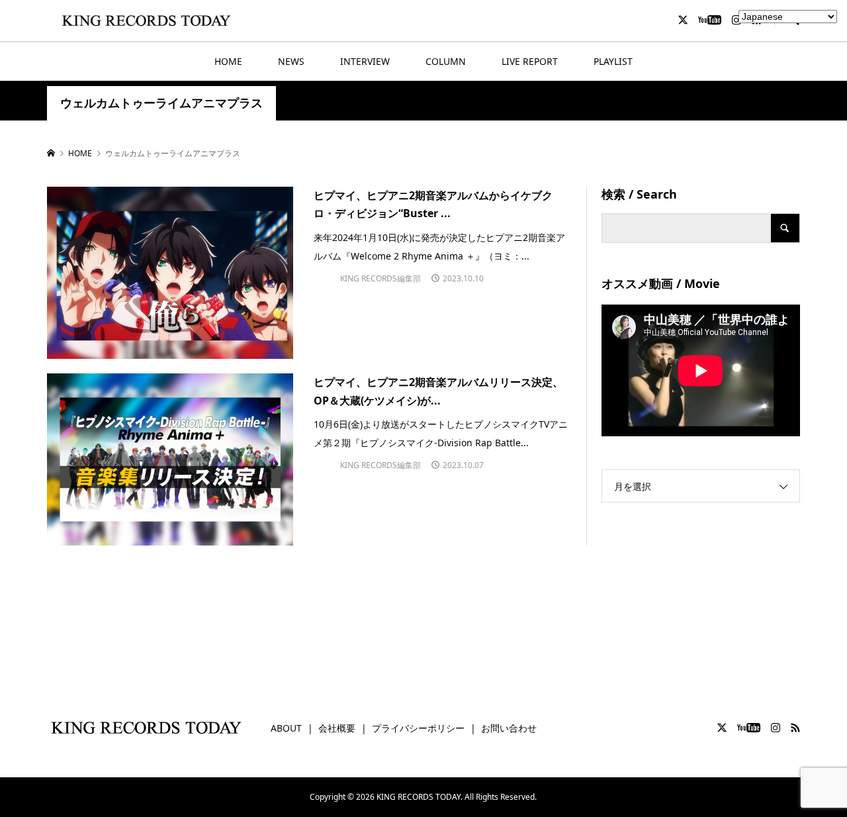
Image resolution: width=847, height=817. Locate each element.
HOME (228, 61)
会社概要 (336, 728)
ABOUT (286, 728)
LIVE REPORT (530, 61)
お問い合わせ (509, 728)
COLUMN (445, 61)
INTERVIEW (365, 61)
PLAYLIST (613, 61)
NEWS (291, 61)
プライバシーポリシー (418, 728)
